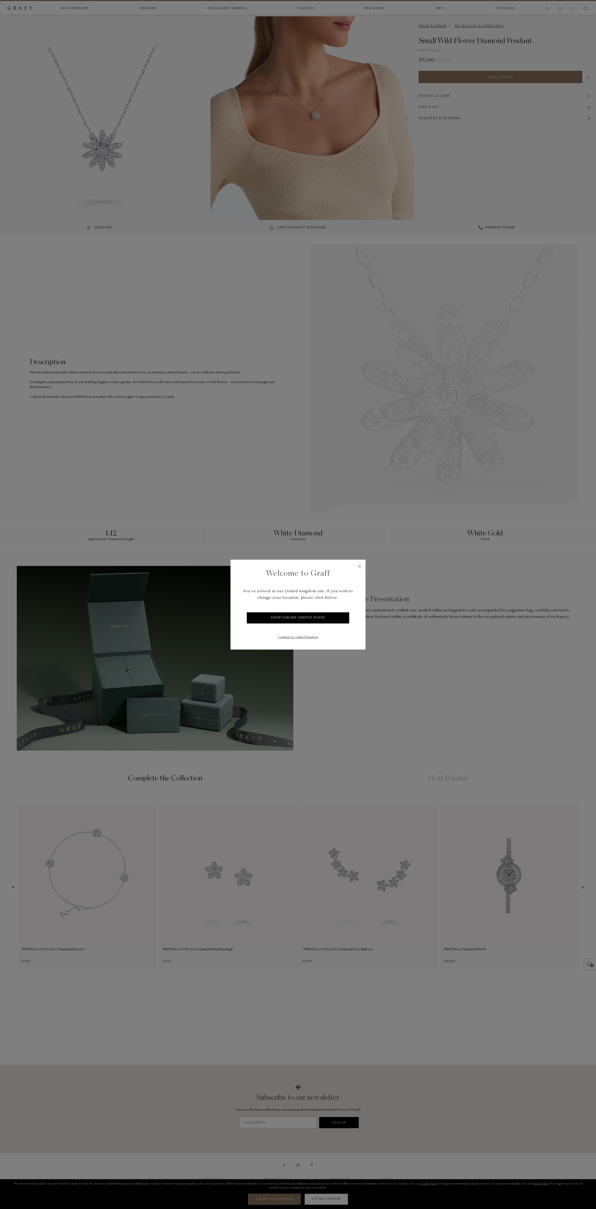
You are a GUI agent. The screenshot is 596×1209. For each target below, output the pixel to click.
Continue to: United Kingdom (298, 637)
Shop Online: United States (298, 618)
